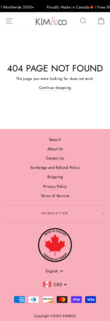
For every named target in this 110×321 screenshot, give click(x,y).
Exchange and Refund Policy (55, 167)
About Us (55, 149)
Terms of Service (55, 195)
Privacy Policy (55, 186)
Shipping (55, 177)
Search (55, 139)
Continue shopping (55, 87)
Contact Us (55, 158)
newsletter (55, 213)
